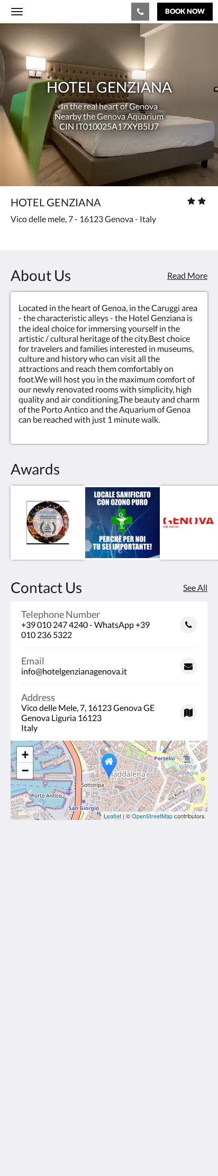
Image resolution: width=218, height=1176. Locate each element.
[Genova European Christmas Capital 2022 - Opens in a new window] (48, 523)
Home (22, 1042)
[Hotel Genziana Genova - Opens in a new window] (21, 992)
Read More (187, 275)
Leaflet (112, 816)
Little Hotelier (81, 1110)
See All (195, 587)
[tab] (109, 1024)
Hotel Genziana (57, 11)
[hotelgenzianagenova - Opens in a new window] (50, 992)
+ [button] (25, 754)
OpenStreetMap (152, 816)
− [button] (25, 770)
